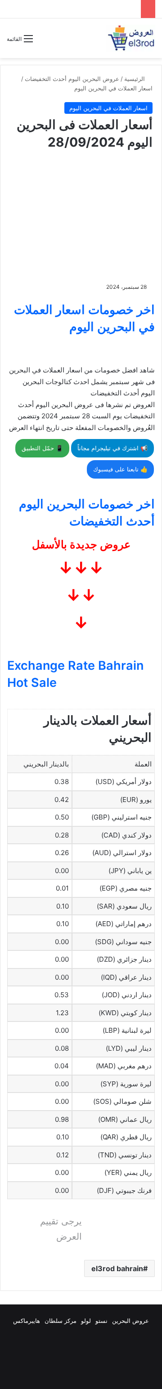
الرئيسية (135, 78)
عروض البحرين (130, 1320)
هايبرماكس (26, 1320)
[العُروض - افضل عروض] (130, 38)
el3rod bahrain (117, 1268)
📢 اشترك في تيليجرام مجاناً (112, 448)
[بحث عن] (44, 42)
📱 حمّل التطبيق (42, 448)
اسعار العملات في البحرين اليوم (113, 88)
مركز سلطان (60, 1320)
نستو (101, 1320)
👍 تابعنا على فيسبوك (120, 469)
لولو (86, 1320)
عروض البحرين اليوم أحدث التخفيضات (72, 78)
